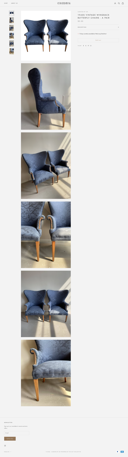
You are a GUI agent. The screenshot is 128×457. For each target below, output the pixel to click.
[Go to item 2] (11, 20)
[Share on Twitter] (86, 45)
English (6, 451)
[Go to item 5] (11, 43)
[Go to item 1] (11, 13)
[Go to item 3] (11, 28)
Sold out (98, 40)
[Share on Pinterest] (88, 45)
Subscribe (10, 438)
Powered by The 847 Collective (71, 451)
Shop (6, 3)
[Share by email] (90, 45)
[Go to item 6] (11, 51)
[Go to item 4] (11, 36)
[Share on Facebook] (83, 45)
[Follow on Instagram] (5, 446)
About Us (14, 3)
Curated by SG (83, 12)
